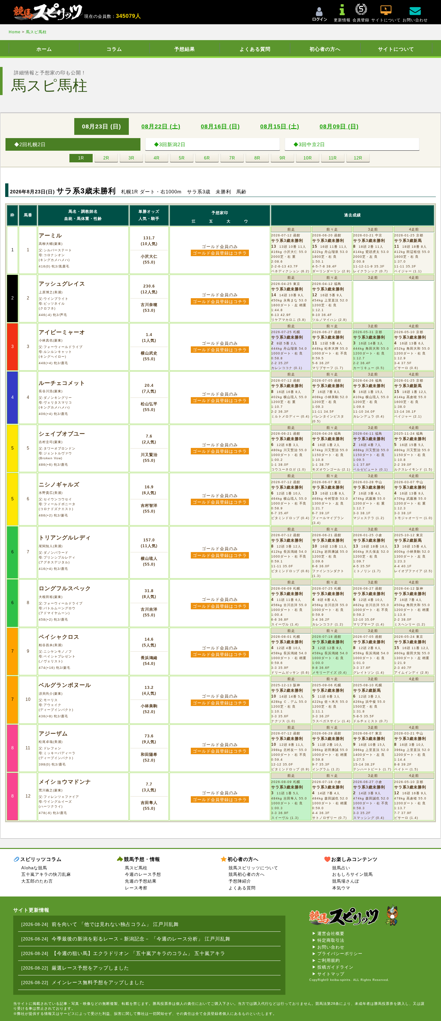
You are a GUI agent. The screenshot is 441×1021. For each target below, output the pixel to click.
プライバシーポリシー (340, 953)
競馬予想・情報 (142, 859)
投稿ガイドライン (335, 967)
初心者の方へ (325, 49)
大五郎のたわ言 (37, 881)
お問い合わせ (330, 947)
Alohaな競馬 (34, 867)
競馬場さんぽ (345, 881)
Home (15, 32)
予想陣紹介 (240, 881)
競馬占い (341, 867)
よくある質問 (255, 49)
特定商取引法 (330, 940)
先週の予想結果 (141, 881)
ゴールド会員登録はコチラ (220, 253)
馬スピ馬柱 (36, 32)
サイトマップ (330, 974)
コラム (114, 49)
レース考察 (136, 887)
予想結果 (184, 49)
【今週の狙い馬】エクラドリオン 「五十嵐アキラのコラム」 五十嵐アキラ (138, 953)
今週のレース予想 (143, 874)
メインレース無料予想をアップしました (98, 982)
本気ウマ (341, 887)
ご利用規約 (328, 960)
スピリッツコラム (41, 859)
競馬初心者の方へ (247, 874)
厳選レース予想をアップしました (90, 968)
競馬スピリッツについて (253, 867)
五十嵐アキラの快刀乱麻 (46, 874)
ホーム (44, 49)
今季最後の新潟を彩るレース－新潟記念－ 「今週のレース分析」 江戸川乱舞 (141, 938)
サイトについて (396, 49)
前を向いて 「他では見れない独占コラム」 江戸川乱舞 (115, 924)
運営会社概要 (330, 933)
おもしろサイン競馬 (352, 874)
